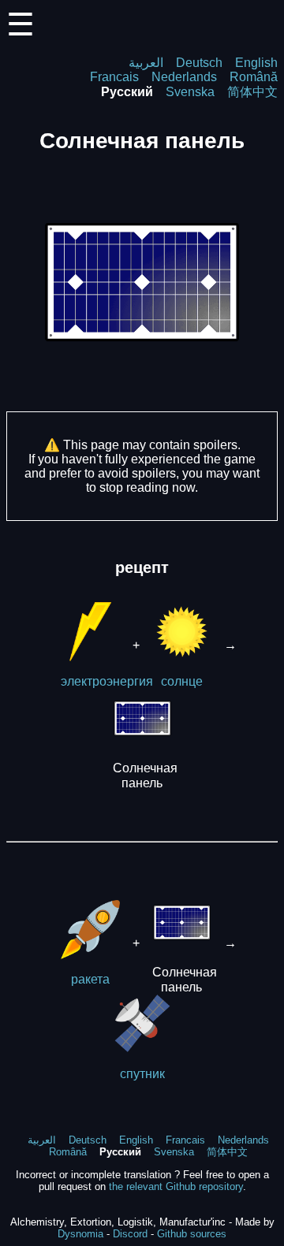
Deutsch (199, 62)
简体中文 (252, 92)
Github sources (191, 1234)
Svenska (190, 92)
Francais (114, 77)
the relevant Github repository (176, 1186)
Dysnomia (80, 1234)
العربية (146, 62)
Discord (130, 1234)
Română (254, 77)
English (256, 62)
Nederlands (184, 77)
